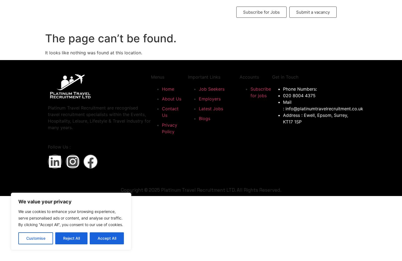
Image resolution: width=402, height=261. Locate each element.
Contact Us (215, 8)
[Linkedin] (55, 162)
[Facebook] (90, 162)
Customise (35, 238)
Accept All (107, 238)
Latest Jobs (185, 8)
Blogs (157, 15)
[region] (71, 221)
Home (94, 8)
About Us (116, 8)
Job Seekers (150, 8)
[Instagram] (73, 162)
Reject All (71, 238)
